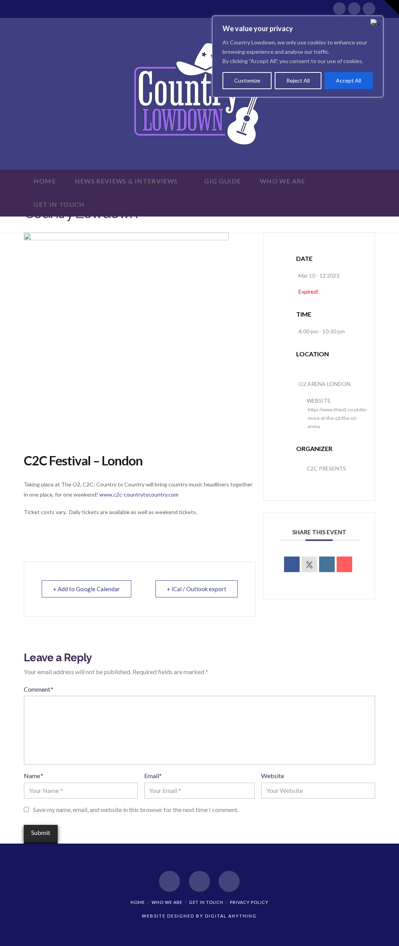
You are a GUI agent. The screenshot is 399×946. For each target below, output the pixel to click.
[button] (391, 7)
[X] (354, 8)
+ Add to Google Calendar (86, 588)
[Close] (375, 22)
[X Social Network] (309, 564)
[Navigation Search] (108, 205)
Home (138, 902)
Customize (247, 80)
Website (272, 775)
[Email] (344, 564)
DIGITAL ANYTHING (230, 915)
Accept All (348, 80)
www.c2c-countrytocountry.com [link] (138, 494)
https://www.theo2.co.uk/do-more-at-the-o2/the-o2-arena (337, 418)
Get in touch (206, 902)
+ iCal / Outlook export (196, 588)
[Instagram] (369, 8)
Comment (38, 689)
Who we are (167, 902)
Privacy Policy (249, 902)
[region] (297, 56)
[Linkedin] (327, 564)
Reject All (298, 80)
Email (153, 775)
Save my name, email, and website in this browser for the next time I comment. (135, 809)
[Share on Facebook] (292, 564)
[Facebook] (339, 8)
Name (33, 775)
